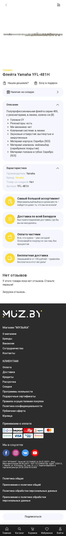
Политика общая (13, 478)
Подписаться (33, 516)
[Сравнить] (58, 4)
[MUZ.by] (22, 316)
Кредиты (8, 377)
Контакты (9, 353)
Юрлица (7, 415)
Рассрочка (9, 381)
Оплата (7, 367)
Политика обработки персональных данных (30, 490)
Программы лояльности (18, 391)
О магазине (9, 333)
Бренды (7, 338)
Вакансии (8, 343)
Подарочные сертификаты (19, 396)
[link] (6, 4)
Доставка (9, 372)
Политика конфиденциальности (22, 406)
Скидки (7, 386)
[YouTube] (34, 452)
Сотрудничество (13, 348)
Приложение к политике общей (22, 484)
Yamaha (7, 70)
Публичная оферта (14, 410)
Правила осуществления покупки (23, 401)
